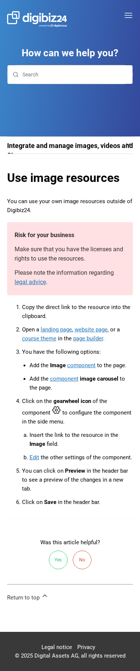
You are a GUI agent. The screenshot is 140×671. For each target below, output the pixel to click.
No (82, 560)
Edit (34, 457)
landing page (56, 329)
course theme (39, 338)
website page (91, 329)
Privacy (86, 647)
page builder (88, 338)
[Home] (37, 19)
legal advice (30, 282)
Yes (58, 560)
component (81, 365)
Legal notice (56, 647)
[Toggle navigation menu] (128, 15)
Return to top (24, 597)
